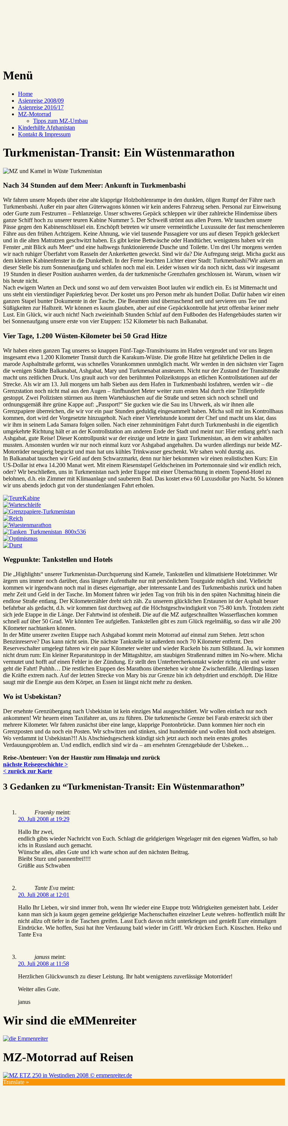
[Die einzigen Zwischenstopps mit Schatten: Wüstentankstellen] (44, 532)
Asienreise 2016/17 (41, 107)
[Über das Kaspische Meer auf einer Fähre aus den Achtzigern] (21, 498)
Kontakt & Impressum (44, 134)
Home (25, 94)
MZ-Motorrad (34, 114)
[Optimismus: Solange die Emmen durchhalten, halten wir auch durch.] (20, 538)
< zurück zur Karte (27, 771)
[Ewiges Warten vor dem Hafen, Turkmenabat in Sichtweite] (22, 505)
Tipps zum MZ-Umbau (60, 121)
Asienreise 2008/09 (41, 100)
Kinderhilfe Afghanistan (46, 127)
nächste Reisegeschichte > (35, 764)
